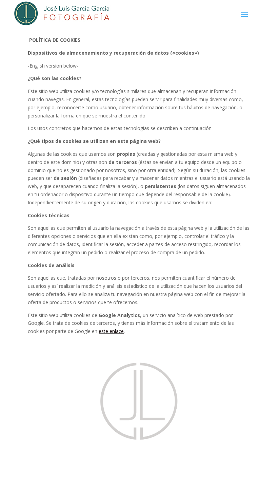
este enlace (111, 331)
